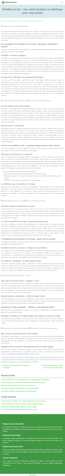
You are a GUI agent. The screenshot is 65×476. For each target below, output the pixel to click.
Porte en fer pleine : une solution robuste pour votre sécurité (19, 409)
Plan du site (32, 475)
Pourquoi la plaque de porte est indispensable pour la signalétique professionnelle (25, 379)
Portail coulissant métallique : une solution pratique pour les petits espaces (23, 401)
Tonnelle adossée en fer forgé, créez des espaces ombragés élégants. (22, 404)
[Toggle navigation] (62, 2)
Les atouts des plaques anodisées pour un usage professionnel (19, 388)
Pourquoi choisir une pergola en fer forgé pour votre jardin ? (16, 366)
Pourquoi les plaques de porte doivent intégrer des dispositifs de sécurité (23, 382)
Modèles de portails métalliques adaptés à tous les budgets (19, 407)
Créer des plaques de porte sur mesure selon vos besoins (18, 385)
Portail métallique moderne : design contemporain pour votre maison (51, 366)
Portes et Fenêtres (7, 21)
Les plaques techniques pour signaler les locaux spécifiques (19, 391)
